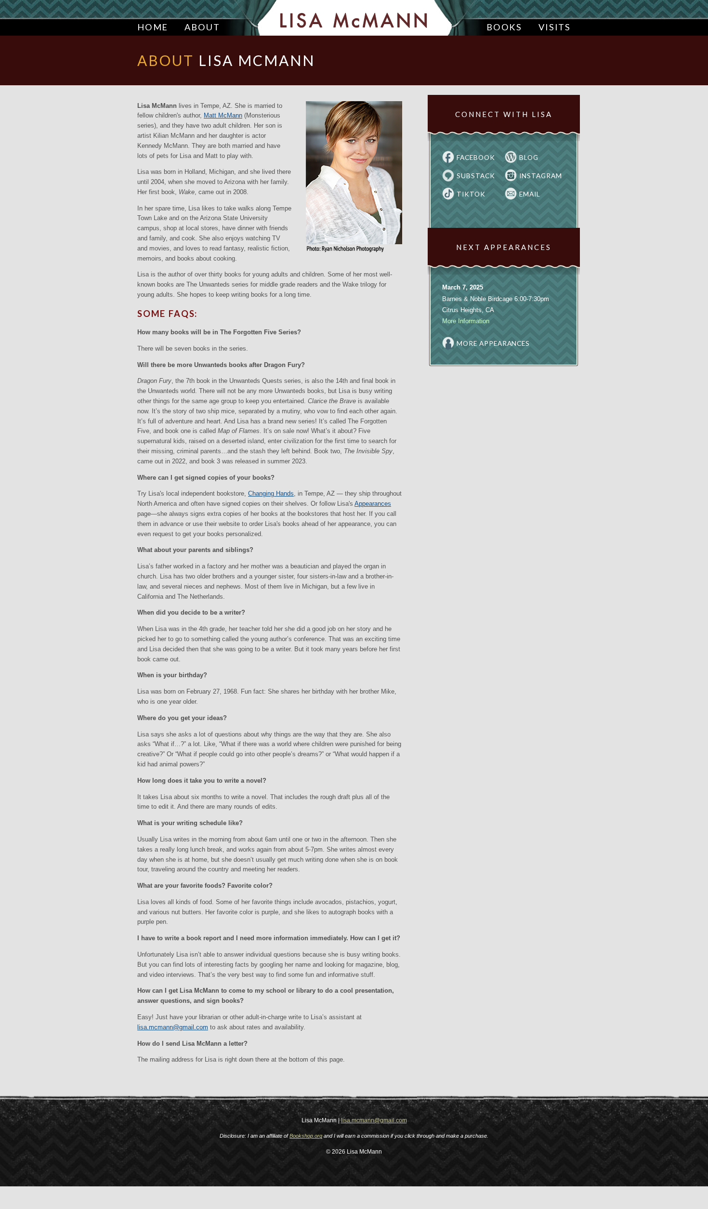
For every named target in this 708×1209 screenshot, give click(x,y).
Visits (554, 27)
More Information (465, 321)
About (202, 27)
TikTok (471, 194)
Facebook (476, 157)
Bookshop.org (305, 1136)
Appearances (372, 503)
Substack (476, 176)
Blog (528, 157)
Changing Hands (271, 493)
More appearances (493, 343)
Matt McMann (223, 115)
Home (152, 27)
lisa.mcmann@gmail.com (172, 1027)
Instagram (540, 176)
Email (529, 194)
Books (504, 27)
